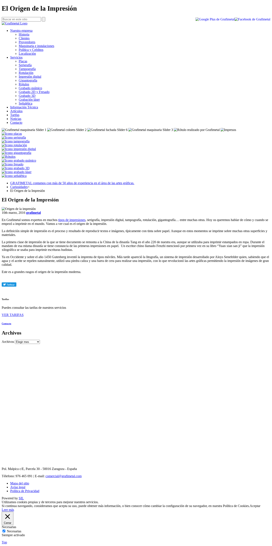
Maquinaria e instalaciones (36, 46)
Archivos (8, 341)
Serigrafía (25, 65)
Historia (24, 34)
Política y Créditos (31, 50)
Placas (23, 61)
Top (4, 542)
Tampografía (27, 69)
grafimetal (33, 212)
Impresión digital (30, 76)
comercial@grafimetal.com (63, 476)
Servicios (16, 57)
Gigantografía (28, 80)
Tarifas (14, 115)
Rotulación (26, 73)
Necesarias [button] (9, 527)
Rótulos (24, 84)
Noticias (15, 119)
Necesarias (14, 531)
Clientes (24, 38)
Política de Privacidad (24, 491)
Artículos (16, 111)
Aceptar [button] (255, 506)
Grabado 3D (27, 96)
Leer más (8, 510)
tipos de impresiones (71, 220)
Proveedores (27, 42)
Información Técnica (24, 107)
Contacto (16, 122)
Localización (27, 53)
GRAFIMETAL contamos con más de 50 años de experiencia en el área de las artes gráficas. (72, 183)
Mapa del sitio (19, 483)
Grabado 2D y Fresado (34, 92)
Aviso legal (17, 487)
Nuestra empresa (21, 30)
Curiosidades (19, 187)
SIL (21, 498)
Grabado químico (30, 88)
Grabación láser (29, 99)
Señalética (25, 103)
